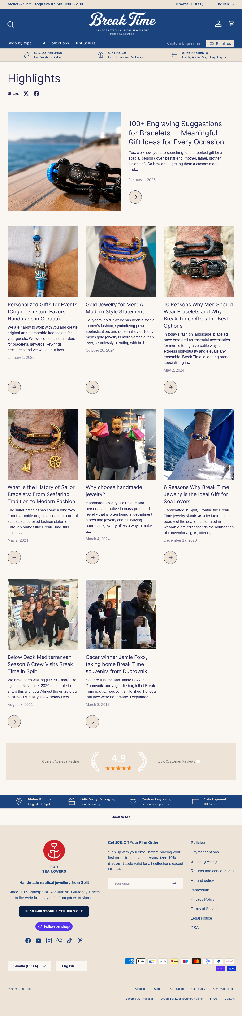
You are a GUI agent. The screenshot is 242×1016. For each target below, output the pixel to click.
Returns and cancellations (212, 871)
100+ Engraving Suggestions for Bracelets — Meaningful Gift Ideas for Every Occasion (176, 132)
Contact (229, 998)
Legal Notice (201, 918)
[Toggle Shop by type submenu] (35, 43)
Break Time (25, 988)
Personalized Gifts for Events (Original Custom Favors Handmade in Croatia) (42, 311)
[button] (231, 23)
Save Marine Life (223, 988)
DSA (195, 928)
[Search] (10, 24)
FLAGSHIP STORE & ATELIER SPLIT (54, 911)
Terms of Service (205, 909)
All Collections (56, 43)
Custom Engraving (183, 43)
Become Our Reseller (139, 998)
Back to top (121, 817)
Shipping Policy (204, 862)
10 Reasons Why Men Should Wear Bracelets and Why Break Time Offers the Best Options (198, 315)
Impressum (200, 890)
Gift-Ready (198, 988)
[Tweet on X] (26, 93)
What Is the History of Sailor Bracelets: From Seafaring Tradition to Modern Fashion (41, 494)
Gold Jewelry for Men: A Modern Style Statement (115, 308)
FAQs (213, 998)
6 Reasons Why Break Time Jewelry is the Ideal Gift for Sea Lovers (196, 494)
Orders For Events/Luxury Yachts (182, 998)
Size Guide (177, 988)
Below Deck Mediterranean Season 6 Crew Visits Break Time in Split (40, 664)
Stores (158, 988)
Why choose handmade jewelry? (114, 490)
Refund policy (202, 880)
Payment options (205, 852)
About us (140, 988)
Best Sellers (84, 43)
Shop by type (20, 43)
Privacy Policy (203, 899)
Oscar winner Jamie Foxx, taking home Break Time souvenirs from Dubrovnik (116, 664)
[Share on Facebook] (36, 93)
